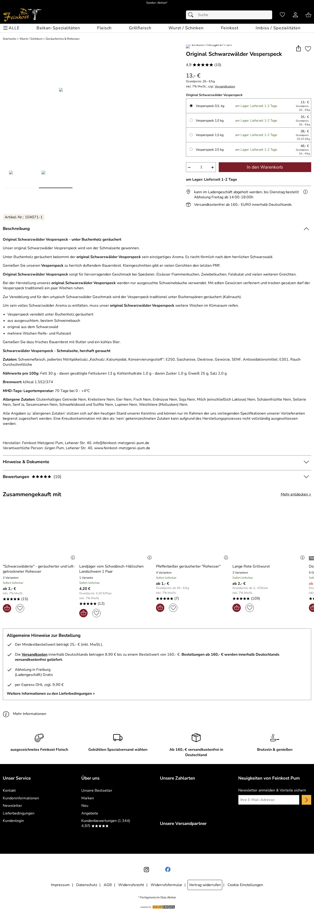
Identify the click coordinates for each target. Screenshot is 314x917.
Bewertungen (32, 476)
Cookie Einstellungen (245, 884)
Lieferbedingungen (18, 813)
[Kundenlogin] (295, 15)
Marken (87, 798)
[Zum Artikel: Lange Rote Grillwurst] (269, 534)
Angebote (89, 813)
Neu (84, 805)
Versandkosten (225, 87)
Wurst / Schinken (31, 39)
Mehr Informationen (29, 713)
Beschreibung (16, 228)
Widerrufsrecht (131, 884)
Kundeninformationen (21, 798)
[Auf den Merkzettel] (307, 49)
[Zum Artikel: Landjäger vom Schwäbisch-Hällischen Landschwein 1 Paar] (116, 534)
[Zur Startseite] (22, 15)
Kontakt (9, 790)
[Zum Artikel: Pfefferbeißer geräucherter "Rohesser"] (193, 534)
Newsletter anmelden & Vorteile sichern (272, 790)
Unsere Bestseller (96, 790)
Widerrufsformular (166, 884)
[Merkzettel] (282, 15)
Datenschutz (86, 884)
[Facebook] (167, 869)
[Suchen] (192, 14)
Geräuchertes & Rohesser (63, 39)
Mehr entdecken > (296, 494)
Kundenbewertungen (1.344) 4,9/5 (105, 823)
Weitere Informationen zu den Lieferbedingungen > (51, 693)
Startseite (9, 39)
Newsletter (12, 805)
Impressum (60, 884)
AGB (108, 884)
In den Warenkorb (265, 167)
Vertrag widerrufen (205, 884)
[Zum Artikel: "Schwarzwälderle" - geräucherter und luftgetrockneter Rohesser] (40, 534)
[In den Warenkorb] (7, 608)
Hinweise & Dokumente (26, 462)
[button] (298, 49)
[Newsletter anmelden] (306, 800)
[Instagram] (146, 869)
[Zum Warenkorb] (308, 15)
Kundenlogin (13, 820)
